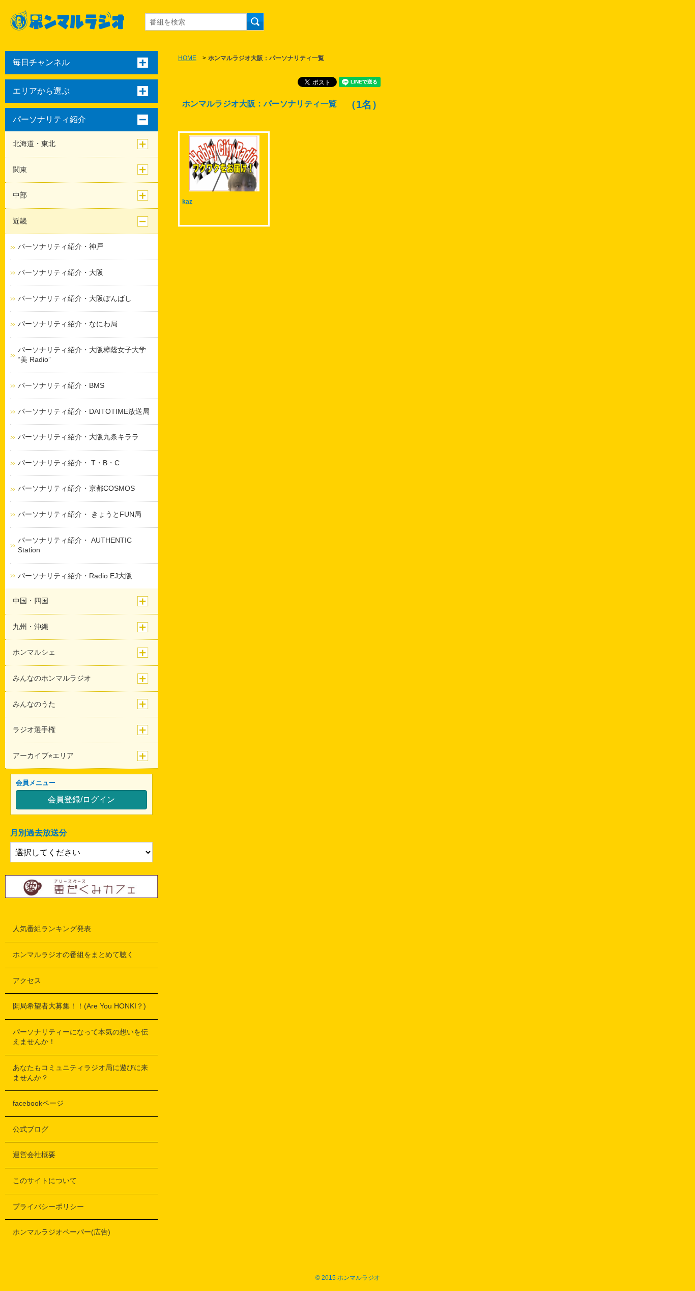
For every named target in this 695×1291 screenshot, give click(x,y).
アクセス (27, 980)
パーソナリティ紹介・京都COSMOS (76, 488)
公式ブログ (30, 1129)
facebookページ (38, 1103)
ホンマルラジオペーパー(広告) (61, 1232)
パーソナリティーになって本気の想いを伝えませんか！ (80, 1037)
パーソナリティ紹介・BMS (61, 385)
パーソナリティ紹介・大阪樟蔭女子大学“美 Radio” (82, 355)
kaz (187, 201)
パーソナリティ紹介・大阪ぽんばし (75, 298)
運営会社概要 (34, 1154)
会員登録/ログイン (81, 799)
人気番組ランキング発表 (52, 928)
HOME (187, 58)
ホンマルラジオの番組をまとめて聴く (73, 954)
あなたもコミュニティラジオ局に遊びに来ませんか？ (80, 1072)
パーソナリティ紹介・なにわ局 (68, 324)
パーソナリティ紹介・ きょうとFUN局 (79, 514)
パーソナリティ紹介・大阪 (60, 272)
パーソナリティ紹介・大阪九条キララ (78, 437)
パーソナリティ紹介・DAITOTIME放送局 (84, 411)
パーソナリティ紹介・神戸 (60, 246)
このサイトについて (45, 1180)
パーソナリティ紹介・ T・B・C (69, 463)
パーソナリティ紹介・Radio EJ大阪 (75, 576)
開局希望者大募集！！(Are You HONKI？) (79, 1006)
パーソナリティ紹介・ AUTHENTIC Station (75, 545)
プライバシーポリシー (48, 1206)
